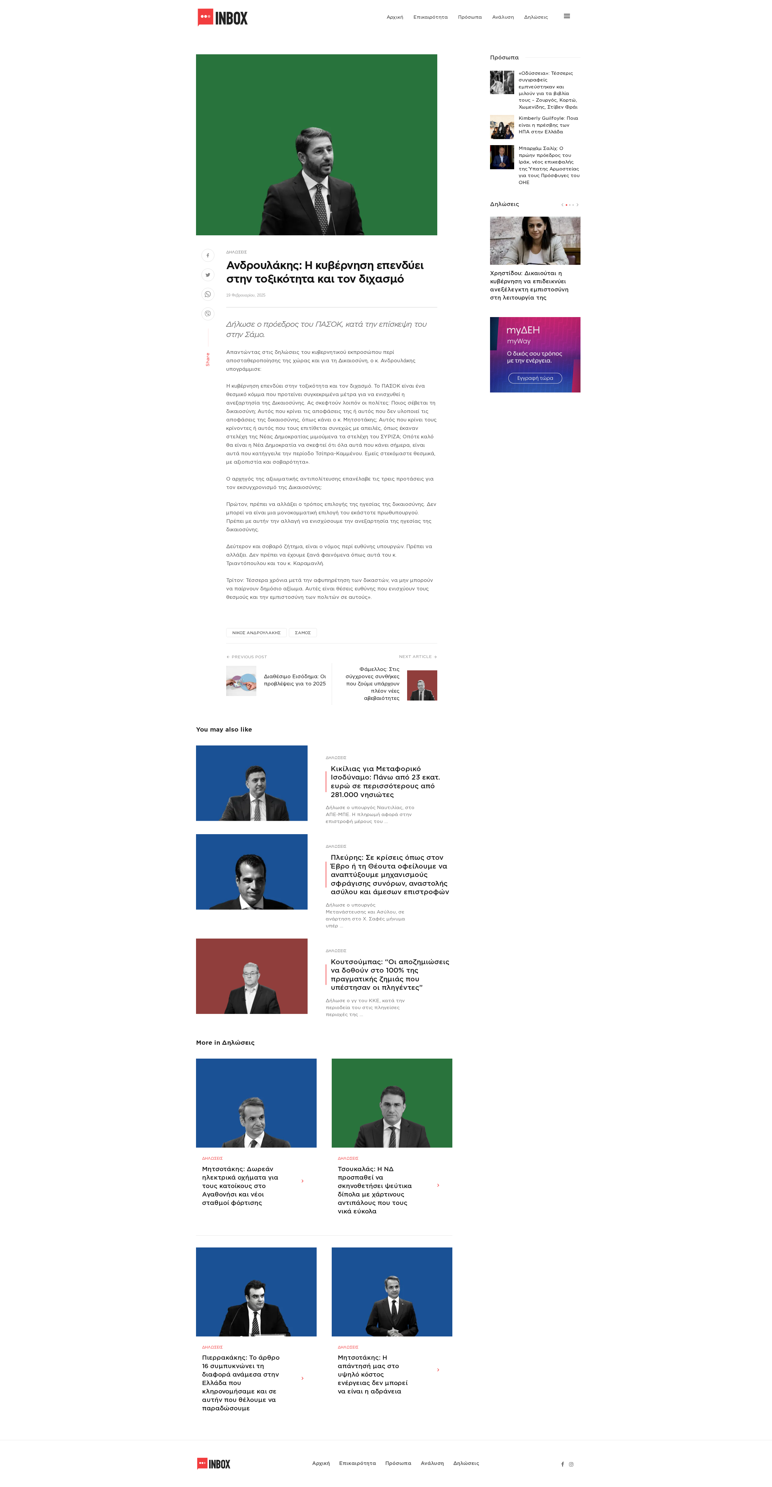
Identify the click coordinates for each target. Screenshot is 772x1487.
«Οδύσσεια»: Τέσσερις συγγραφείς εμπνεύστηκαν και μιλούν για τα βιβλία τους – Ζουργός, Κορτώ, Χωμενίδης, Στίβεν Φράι (548, 90)
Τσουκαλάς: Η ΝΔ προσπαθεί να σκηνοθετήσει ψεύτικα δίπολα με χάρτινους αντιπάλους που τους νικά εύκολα (375, 1190)
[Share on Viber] (207, 314)
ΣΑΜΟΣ (303, 633)
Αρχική (395, 17)
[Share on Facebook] (207, 256)
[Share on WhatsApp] (207, 295)
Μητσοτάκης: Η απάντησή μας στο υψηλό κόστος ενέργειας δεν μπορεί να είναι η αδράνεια (373, 1374)
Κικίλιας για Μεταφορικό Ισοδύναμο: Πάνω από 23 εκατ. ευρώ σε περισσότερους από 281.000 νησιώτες (385, 782)
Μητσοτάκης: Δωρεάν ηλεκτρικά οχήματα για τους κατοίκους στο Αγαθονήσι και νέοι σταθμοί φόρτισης (240, 1185)
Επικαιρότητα (430, 17)
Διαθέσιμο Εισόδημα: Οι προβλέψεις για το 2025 (295, 680)
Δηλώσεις (536, 17)
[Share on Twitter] (207, 275)
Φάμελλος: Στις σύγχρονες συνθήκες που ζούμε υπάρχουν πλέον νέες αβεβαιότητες (373, 683)
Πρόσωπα (470, 17)
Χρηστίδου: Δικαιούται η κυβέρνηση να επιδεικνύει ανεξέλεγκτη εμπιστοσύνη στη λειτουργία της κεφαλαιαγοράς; (529, 289)
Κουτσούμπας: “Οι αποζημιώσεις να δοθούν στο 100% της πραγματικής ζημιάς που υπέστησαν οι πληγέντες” (390, 975)
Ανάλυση (503, 17)
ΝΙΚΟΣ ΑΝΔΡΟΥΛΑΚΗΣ (256, 633)
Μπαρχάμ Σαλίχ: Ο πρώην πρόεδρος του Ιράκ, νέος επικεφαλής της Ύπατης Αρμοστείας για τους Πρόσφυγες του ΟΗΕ (549, 165)
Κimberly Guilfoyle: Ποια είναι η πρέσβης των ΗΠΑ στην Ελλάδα (548, 125)
